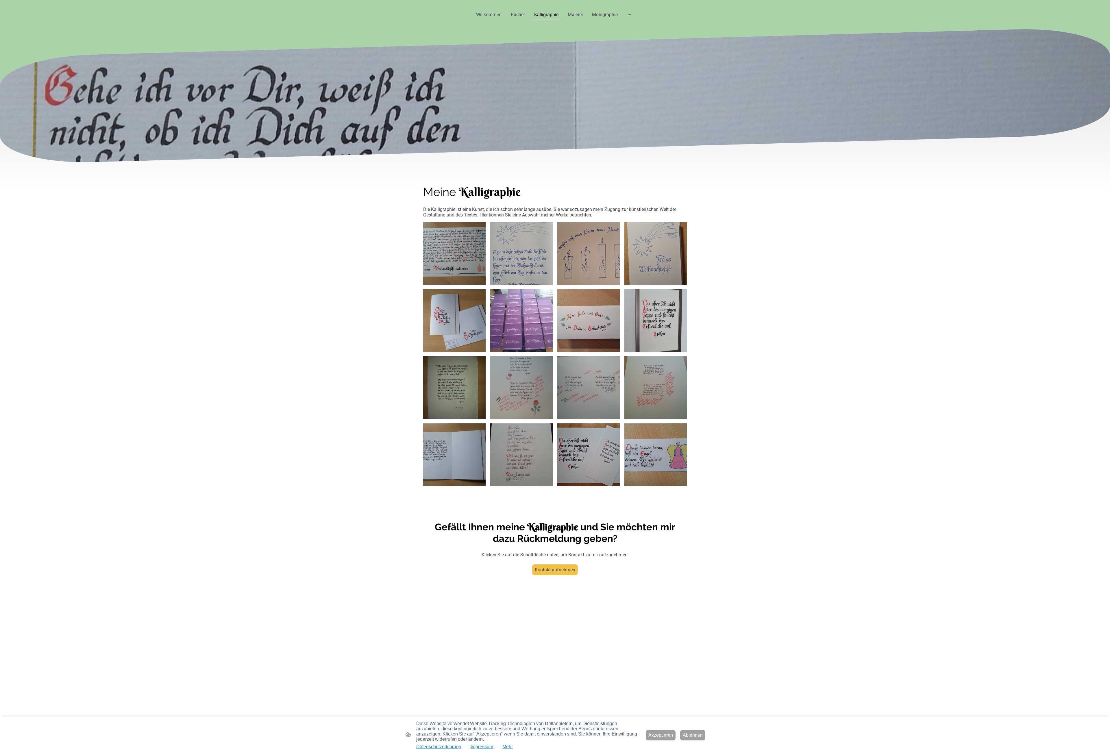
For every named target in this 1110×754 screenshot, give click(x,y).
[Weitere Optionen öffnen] (629, 14)
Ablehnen (693, 735)
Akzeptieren (660, 735)
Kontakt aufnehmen (555, 570)
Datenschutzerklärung (438, 746)
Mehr (507, 746)
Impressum (482, 746)
